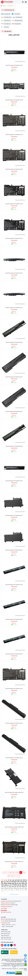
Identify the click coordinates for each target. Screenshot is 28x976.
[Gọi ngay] (25, 964)
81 (14, 872)
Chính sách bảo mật (5, 933)
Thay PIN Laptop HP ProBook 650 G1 (14, 376)
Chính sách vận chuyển (6, 938)
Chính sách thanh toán (6, 937)
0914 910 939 (8, 921)
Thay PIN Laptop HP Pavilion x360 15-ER (14, 792)
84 (24, 872)
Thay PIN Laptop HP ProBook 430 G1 (14, 307)
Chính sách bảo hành (5, 931)
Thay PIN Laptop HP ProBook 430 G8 (14, 99)
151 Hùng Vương (13, 904)
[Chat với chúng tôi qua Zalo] (25, 961)
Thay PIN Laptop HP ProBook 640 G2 (14, 550)
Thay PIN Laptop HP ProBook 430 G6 (14, 169)
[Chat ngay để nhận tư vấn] (25, 958)
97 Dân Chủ (12, 902)
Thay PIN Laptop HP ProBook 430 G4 (14, 238)
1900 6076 (7, 919)
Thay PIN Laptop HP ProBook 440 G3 (14, 723)
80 (10, 872)
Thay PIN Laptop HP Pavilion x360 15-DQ (14, 827)
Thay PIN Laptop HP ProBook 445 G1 (14, 480)
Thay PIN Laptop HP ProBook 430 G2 (14, 273)
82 (17, 872)
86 (12, 875)
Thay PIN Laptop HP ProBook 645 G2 (14, 515)
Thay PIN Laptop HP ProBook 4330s (14, 342)
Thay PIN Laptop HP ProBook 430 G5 (14, 203)
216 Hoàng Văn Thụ (16, 901)
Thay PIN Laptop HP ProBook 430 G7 (14, 134)
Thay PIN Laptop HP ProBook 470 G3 (14, 584)
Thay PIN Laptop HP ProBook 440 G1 (14, 65)
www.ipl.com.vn (22, 968)
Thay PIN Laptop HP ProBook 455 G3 (14, 619)
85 (9, 875)
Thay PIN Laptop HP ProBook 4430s (14, 446)
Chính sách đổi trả (5, 935)
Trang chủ (5, 5)
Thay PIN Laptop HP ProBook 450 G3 (14, 653)
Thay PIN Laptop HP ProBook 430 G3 (14, 757)
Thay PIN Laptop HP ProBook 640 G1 (14, 411)
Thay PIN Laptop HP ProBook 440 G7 (14, 688)
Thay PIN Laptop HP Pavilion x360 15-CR (14, 861)
